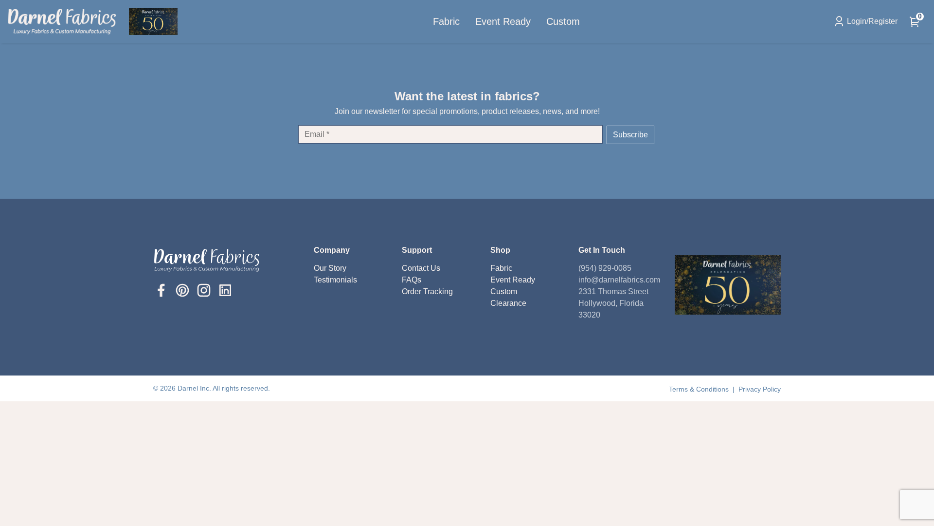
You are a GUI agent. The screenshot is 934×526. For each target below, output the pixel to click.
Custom (563, 21)
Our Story (330, 268)
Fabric (446, 21)
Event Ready (503, 21)
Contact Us (421, 268)
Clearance (508, 303)
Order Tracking (427, 291)
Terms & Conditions (700, 389)
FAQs (411, 280)
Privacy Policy (759, 389)
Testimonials (335, 280)
